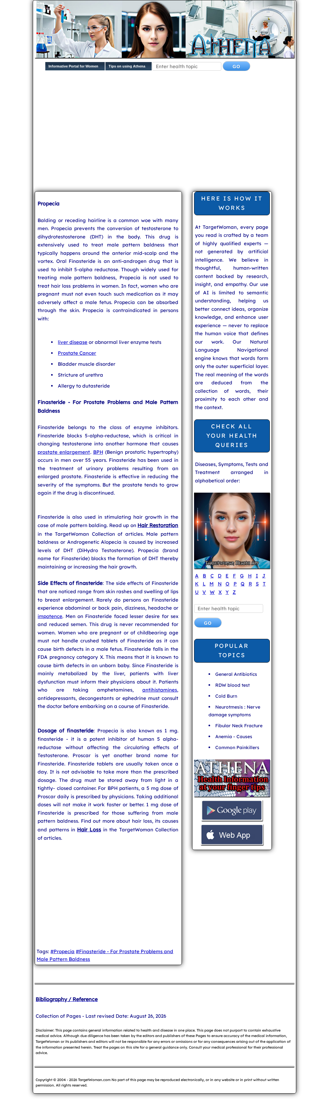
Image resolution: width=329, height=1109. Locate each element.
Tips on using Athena (127, 66)
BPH (98, 452)
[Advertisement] (182, 136)
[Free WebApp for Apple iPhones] (232, 844)
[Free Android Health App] (231, 820)
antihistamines (159, 690)
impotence (50, 616)
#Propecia (62, 951)
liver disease (72, 342)
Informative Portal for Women (73, 66)
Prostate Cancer (77, 353)
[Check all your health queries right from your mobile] (232, 796)
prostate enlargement (64, 452)
